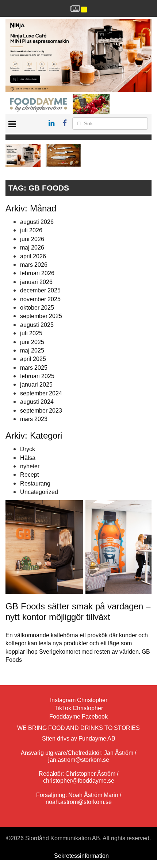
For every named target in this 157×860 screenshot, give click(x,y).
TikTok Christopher (78, 708)
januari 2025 (36, 384)
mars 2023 (33, 419)
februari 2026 (37, 273)
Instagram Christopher (78, 700)
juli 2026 (31, 230)
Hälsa (27, 458)
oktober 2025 (37, 307)
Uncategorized (39, 492)
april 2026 (33, 256)
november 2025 (40, 299)
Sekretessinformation (81, 856)
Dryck (27, 449)
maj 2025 (32, 350)
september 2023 (41, 410)
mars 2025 (33, 368)
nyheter (29, 466)
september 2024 (41, 393)
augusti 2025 (37, 325)
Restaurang (35, 483)
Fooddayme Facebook (78, 716)
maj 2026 (32, 247)
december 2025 (40, 290)
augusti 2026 (37, 222)
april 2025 (33, 359)
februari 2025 (37, 376)
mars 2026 (33, 265)
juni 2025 (32, 342)
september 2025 (41, 316)
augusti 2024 (37, 402)
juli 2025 (31, 333)
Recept (29, 475)
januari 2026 (36, 282)
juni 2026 (32, 239)
